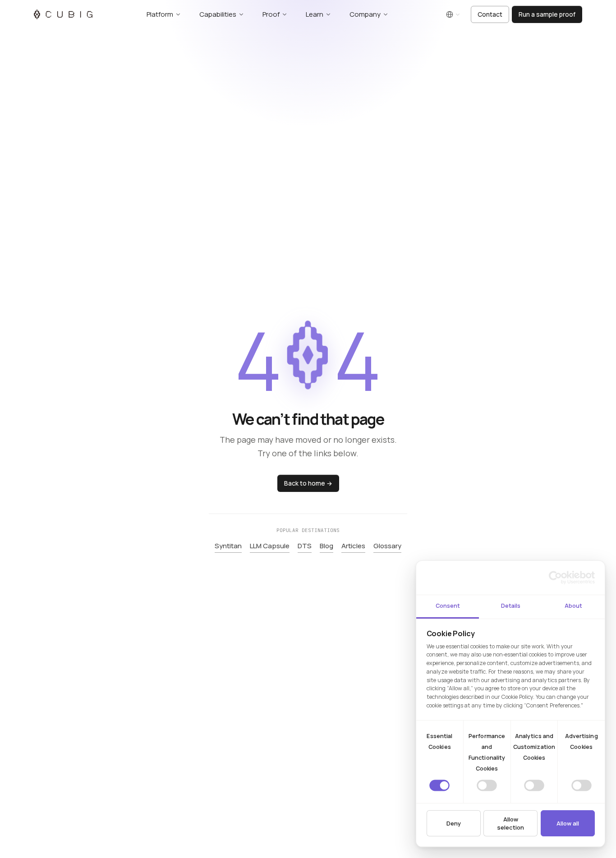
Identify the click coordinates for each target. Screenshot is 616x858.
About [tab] (573, 606)
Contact (490, 14)
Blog (326, 546)
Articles (353, 546)
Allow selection (510, 823)
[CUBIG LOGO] (63, 14)
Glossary (387, 546)
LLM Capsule (270, 546)
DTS (305, 546)
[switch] (487, 785)
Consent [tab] (448, 606)
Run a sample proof (547, 14)
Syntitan (228, 546)
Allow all (567, 823)
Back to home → (308, 482)
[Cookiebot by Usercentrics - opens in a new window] (555, 577)
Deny (453, 823)
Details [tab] (510, 606)
